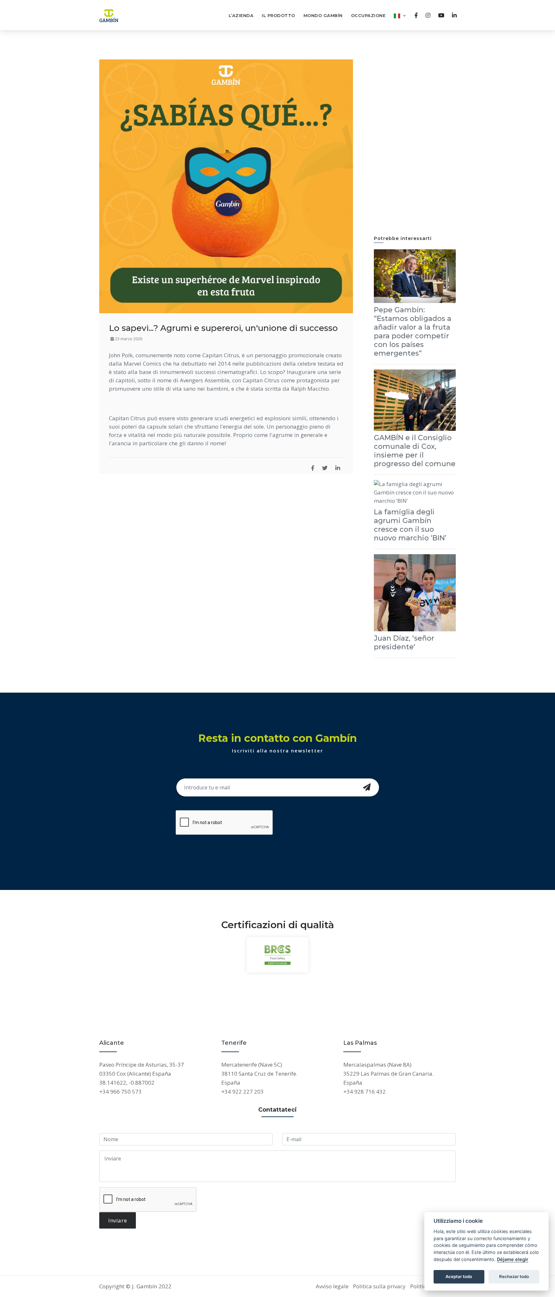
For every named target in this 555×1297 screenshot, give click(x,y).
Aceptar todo (458, 1276)
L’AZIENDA (241, 15)
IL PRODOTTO (278, 15)
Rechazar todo (514, 1276)
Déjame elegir (512, 1259)
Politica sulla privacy (379, 1286)
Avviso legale (332, 1286)
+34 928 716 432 (364, 1091)
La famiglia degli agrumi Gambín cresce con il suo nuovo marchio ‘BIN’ (410, 525)
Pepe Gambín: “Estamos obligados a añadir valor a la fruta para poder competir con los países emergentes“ (412, 332)
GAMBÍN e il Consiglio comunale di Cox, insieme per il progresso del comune (414, 450)
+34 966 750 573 (120, 1091)
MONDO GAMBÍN (323, 15)
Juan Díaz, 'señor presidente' (404, 642)
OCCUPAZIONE (368, 15)
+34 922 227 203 (242, 1091)
